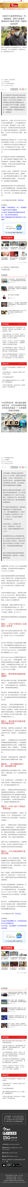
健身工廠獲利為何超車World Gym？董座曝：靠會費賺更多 (13, 381)
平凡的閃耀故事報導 (8, 377)
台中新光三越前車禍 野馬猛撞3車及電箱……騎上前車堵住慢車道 (13, 213)
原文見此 (21, 200)
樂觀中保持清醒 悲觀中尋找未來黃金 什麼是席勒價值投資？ (14, 1041)
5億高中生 (6, 267)
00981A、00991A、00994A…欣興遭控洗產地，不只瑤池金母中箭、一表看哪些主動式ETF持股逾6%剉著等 (13, 342)
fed (16, 9)
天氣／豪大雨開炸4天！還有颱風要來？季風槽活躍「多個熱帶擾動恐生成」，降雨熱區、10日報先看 (14, 1047)
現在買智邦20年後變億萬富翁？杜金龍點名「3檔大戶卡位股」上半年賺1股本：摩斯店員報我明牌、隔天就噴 (13, 1060)
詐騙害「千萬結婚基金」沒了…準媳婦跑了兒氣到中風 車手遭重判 (13, 209)
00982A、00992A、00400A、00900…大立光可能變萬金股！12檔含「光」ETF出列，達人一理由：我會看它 (13, 1067)
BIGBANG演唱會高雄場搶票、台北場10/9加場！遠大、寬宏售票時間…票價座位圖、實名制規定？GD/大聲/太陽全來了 (13, 355)
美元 (24, 9)
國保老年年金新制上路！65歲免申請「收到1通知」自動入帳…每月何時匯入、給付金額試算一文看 (14, 329)
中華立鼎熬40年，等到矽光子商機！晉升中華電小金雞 (13, 373)
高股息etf (20, 9)
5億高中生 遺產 (5, 269)
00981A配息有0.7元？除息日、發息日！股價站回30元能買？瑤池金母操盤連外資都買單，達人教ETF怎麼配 (13, 336)
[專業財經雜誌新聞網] (14, 5)
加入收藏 (15, 89)
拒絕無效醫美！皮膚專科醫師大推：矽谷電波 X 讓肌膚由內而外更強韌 (5, 258)
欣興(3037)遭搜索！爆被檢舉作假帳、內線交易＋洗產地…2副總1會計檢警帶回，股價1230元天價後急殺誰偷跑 (23, 248)
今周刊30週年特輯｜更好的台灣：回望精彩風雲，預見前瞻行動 (13, 386)
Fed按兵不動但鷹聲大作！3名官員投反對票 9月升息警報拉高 (14, 922)
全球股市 (6, 459)
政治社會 (6, 81)
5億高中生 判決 (14, 267)
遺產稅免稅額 (12, 9)
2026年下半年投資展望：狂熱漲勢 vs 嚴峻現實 (13, 368)
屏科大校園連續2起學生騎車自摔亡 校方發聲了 (13, 218)
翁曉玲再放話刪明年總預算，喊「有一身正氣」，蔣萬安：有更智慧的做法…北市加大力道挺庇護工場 (14, 258)
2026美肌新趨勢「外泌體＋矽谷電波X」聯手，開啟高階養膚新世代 (14, 248)
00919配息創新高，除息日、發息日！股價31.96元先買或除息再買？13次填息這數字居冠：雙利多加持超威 (13, 349)
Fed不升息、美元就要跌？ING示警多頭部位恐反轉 (14, 927)
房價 (7, 9)
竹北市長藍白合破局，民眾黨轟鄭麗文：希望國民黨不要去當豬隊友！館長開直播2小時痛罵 (5, 248)
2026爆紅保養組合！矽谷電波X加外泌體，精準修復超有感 (23, 258)
